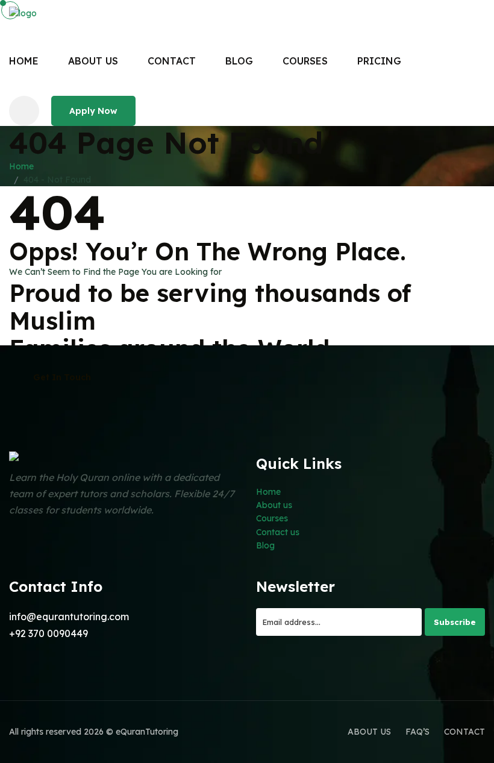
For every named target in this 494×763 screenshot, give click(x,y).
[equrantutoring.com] (69, 12)
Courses (272, 518)
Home (24, 61)
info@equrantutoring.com (69, 617)
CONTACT (172, 61)
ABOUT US (93, 61)
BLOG (239, 61)
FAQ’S (417, 731)
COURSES (305, 61)
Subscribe (455, 622)
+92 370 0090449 (48, 633)
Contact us (277, 532)
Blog (265, 545)
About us (274, 505)
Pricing (379, 61)
